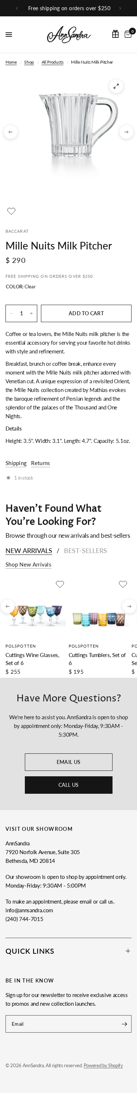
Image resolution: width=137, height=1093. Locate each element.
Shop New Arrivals (28, 564)
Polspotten (20, 645)
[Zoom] (116, 86)
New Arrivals (28, 550)
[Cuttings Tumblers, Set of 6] (99, 608)
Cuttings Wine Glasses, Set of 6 (32, 658)
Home (11, 62)
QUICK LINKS (29, 950)
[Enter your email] (124, 1024)
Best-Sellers (85, 550)
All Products (53, 62)
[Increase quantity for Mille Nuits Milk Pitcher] (31, 313)
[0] (127, 34)
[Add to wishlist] (11, 211)
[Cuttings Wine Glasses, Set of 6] (35, 608)
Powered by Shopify (103, 1065)
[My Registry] (115, 34)
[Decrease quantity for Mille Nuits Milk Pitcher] (11, 313)
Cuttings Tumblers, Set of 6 (97, 658)
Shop (29, 62)
